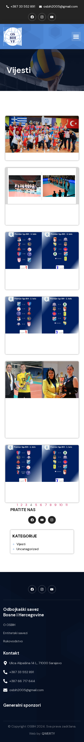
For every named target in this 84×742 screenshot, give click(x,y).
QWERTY (48, 733)
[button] (76, 36)
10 (61, 505)
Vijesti (21, 544)
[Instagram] (42, 17)
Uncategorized (28, 549)
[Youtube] (52, 17)
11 (66, 505)
